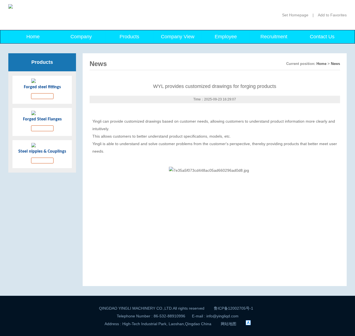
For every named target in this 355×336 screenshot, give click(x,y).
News (335, 64)
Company (81, 36)
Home (33, 36)
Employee (226, 36)
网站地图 (228, 324)
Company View (177, 36)
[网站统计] (248, 324)
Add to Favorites (332, 15)
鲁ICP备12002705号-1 (233, 308)
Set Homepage (295, 15)
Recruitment (273, 36)
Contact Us (322, 36)
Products (129, 36)
